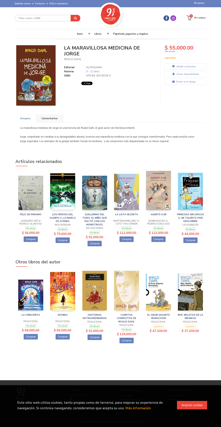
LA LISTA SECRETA (126, 214)
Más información (138, 408)
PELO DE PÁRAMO (30, 214)
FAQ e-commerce (58, 3)
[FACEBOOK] (166, 18)
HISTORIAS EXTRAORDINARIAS (95, 316)
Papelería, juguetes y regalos (130, 34)
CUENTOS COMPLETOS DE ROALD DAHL (126, 318)
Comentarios (49, 118)
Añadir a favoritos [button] (186, 66)
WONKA (63, 315)
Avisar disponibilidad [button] (187, 74)
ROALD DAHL (72, 59)
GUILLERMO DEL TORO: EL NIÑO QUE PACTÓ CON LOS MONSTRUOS (94, 219)
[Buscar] (75, 18)
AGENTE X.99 (158, 214)
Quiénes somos (23, 3)
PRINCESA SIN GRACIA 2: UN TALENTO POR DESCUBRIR (190, 218)
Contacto (40, 3)
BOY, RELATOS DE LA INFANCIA (190, 316)
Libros (98, 34)
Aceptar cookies (192, 405)
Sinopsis (25, 118)
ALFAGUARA (94, 67)
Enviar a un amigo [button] (186, 81)
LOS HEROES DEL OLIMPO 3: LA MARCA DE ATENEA (63, 218)
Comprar (31, 239)
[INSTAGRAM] (173, 18)
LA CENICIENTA (31, 315)
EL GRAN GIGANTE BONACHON (158, 316)
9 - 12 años (92, 71)
